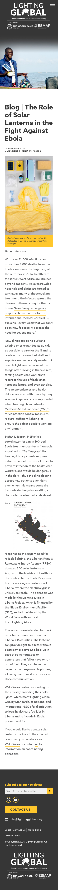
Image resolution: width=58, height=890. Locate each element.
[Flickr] (16, 800)
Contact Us (20, 809)
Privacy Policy (12, 835)
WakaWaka (12, 744)
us (36, 744)
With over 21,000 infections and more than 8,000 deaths (26, 262)
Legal (8, 830)
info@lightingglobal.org (26, 819)
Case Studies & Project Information (23, 150)
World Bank (34, 830)
